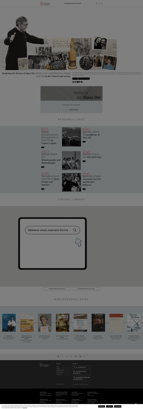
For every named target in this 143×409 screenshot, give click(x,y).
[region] (71, 406)
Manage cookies (101, 406)
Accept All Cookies (118, 406)
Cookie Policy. (25, 407)
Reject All (109, 406)
